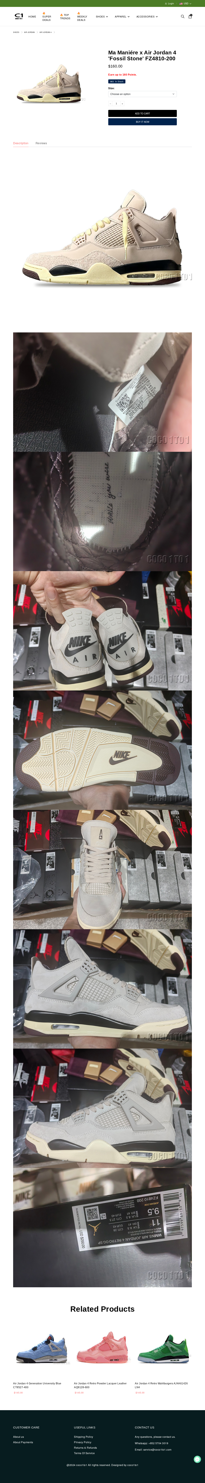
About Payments (23, 1442)
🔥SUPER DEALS (46, 16)
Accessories (145, 16)
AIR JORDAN (29, 32)
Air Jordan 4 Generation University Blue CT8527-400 (37, 1385)
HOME (32, 16)
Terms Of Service (84, 1453)
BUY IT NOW (142, 121)
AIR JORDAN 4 (46, 32)
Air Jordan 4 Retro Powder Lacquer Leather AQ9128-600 (100, 1385)
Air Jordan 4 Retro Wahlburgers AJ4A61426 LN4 (161, 1385)
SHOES (16, 32)
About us (18, 1437)
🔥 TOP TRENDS (65, 16)
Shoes (100, 16)
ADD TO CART (142, 113)
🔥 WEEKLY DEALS (82, 16)
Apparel (120, 16)
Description (21, 143)
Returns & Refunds (85, 1447)
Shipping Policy (83, 1437)
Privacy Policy (82, 1442)
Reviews (41, 143)
